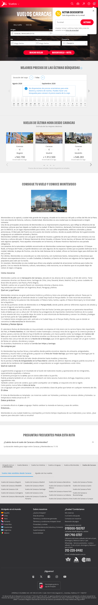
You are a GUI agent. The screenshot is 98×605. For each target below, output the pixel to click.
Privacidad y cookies (40, 524)
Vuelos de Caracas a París (82, 489)
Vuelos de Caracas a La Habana (60, 495)
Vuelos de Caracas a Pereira (82, 482)
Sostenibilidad (38, 533)
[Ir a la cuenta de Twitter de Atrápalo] (41, 577)
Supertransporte (39, 530)
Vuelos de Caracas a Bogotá (11, 482)
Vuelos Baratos (22, 465)
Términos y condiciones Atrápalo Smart (47, 521)
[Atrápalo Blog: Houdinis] (33, 576)
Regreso (38, 39)
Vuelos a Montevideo (71, 465)
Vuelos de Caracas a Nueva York (60, 491)
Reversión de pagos (72, 522)
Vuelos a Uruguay (54, 465)
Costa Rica (7, 524)
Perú (6, 518)
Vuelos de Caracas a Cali (9, 489)
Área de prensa (38, 516)
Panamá (7, 521)
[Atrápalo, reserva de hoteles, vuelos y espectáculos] (4, 3)
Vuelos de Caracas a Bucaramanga (80, 494)
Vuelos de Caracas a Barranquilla (12, 496)
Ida (12, 39)
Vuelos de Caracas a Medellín (11, 486)
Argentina (7, 530)
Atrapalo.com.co (8, 465)
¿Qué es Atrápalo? (39, 513)
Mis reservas (69, 513)
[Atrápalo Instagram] (57, 577)
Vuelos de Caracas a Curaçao (83, 499)
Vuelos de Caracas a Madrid (35, 482)
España (6, 513)
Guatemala (8, 527)
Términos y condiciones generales (45, 518)
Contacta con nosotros (73, 519)
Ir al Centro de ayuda (72, 516)
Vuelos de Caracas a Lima (34, 493)
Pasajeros (65, 39)
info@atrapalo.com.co (77, 554)
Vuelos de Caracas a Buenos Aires (61, 499)
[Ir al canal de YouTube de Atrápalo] (64, 577)
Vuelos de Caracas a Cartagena (12, 493)
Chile (6, 516)
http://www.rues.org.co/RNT (75, 599)
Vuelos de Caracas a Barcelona (59, 482)
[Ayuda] (88, 3)
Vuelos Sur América (38, 465)
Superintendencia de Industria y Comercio (48, 527)
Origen (13, 29)
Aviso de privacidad (72, 30)
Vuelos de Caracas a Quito (82, 486)
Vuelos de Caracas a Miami (34, 486)
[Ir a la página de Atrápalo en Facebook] (49, 577)
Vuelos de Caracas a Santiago (35, 489)
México (6, 533)
